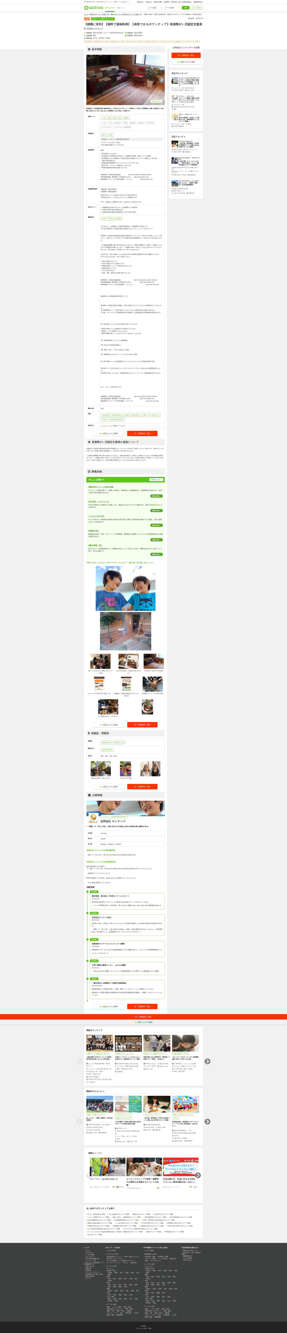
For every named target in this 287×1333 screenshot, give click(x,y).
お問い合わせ (90, 1266)
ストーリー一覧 (91, 1260)
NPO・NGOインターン (132, 1256)
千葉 (130, 1278)
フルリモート (149, 1266)
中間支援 (128, 1313)
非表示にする (155, 480)
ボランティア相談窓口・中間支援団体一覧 (93, 1263)
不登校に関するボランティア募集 (98, 1226)
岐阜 (109, 1287)
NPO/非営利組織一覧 (92, 1258)
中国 (108, 1293)
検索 (185, 8)
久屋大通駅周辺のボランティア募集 (99, 1220)
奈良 (137, 1291)
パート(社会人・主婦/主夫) (167, 1258)
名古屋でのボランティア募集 (163, 1214)
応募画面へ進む (144, 433)
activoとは (140, 2)
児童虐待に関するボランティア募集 (152, 1226)
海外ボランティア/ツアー (115, 1258)
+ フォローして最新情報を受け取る (114, 816)
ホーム (86, 14)
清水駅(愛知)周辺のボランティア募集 (127, 1220)
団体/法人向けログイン (190, 1250)
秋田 (132, 1272)
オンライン (110, 1268)
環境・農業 (129, 1309)
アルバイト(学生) (150, 1258)
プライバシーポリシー (93, 1272)
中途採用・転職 (163, 1256)
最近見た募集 (158, 2)
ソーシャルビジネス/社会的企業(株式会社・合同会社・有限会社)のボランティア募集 (115, 1232)
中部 (108, 1283)
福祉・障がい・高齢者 (124, 1311)
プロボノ (125, 1262)
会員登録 (166, 2)
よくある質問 (90, 1254)
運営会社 (88, 1268)
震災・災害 (127, 1307)
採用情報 (143, 1326)
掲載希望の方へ (198, 2)
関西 (108, 1289)
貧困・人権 (110, 1311)
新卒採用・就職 (150, 1256)
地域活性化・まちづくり (115, 1309)
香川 (152, 1293)
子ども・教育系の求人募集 (96, 1214)
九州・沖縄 (110, 1297)
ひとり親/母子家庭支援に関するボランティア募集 (103, 1229)
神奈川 (110, 1281)
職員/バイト (121, 8)
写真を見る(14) (156, 101)
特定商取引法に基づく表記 (94, 1274)
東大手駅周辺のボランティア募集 (181, 1217)
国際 (108, 1307)
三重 (125, 1287)
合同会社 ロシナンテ (94, 28)
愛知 (103, 135)
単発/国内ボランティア (114, 1256)
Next (207, 1061)
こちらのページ (106, 426)
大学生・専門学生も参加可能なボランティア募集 (159, 1220)
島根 (120, 1295)
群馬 (120, 1278)
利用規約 (88, 1270)
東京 (136, 1278)
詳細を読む (156, 496)
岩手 (121, 1272)
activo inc (140, 1328)
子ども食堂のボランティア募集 (119, 1214)
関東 (108, 1276)
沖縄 (116, 1301)
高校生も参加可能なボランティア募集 (99, 1223)
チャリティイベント (113, 1262)
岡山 (125, 1295)
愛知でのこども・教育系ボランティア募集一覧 (126, 14)
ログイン (88, 1278)
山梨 (130, 1285)
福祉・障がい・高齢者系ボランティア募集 (127, 1217)
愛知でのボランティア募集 (141, 1214)
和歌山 (110, 1291)
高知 (163, 1293)
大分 (130, 1299)
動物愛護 (120, 1315)
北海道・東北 (111, 1270)
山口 (109, 1295)
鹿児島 (110, 1301)
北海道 (110, 1272)
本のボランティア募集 (94, 1234)
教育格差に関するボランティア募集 (179, 1223)
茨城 (109, 1278)
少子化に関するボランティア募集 (153, 1223)
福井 (125, 1285)
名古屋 (110, 135)
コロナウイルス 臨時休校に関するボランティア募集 (141, 1229)
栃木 (114, 1278)
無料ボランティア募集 (154, 1232)
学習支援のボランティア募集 (174, 1232)
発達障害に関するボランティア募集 (124, 1226)
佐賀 (114, 1299)
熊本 (125, 1299)
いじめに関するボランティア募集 (127, 1223)
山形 (137, 1272)
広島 (130, 1295)
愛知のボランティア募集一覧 (99, 14)
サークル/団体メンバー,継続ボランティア (120, 1260)
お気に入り (148, 2)
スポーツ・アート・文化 (115, 1313)
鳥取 (114, 1295)
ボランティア (110, 8)
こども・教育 (116, 1307)
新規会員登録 (90, 1276)
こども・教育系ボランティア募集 (98, 1217)
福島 (109, 1274)
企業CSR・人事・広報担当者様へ (181, 2)
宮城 (126, 1272)
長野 (136, 1285)
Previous (79, 1061)
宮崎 (136, 1299)
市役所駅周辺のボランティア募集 (155, 1217)
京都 (121, 1291)
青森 (116, 1272)
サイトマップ (90, 1256)
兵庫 (132, 1291)
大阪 (126, 1291)
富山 (114, 1285)
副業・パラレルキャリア (153, 1260)
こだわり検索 (196, 8)
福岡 (109, 1299)
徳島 (147, 1293)
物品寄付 (134, 1262)
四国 (146, 1291)
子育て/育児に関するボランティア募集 (180, 1226)
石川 (120, 1285)
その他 (136, 1313)
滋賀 (116, 1291)
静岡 (114, 1287)
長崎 (120, 1299)
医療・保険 (110, 1315)
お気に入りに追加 (110, 433)
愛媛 (158, 1293)
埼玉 (125, 1278)
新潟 (109, 1285)
